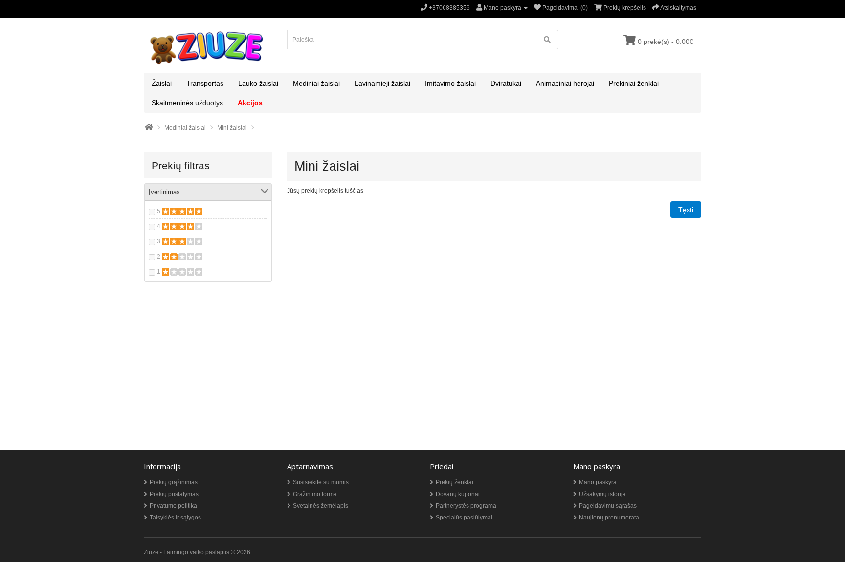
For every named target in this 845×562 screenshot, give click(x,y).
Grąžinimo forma (315, 494)
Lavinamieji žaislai (382, 83)
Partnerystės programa (466, 505)
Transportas (204, 83)
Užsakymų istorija (602, 494)
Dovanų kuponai (458, 494)
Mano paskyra (598, 482)
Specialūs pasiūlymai (464, 517)
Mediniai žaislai (316, 83)
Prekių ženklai (454, 482)
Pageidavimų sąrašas (608, 505)
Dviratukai (505, 83)
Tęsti (685, 210)
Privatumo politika (173, 505)
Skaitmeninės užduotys (187, 103)
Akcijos (250, 103)
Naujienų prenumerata (609, 517)
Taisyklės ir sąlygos (175, 517)
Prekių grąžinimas (174, 482)
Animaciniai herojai (565, 83)
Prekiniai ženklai (634, 83)
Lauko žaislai (258, 83)
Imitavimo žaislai (450, 83)
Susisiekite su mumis (321, 482)
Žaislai (162, 83)
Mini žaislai (232, 127)
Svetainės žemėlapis (320, 505)
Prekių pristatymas (174, 494)
